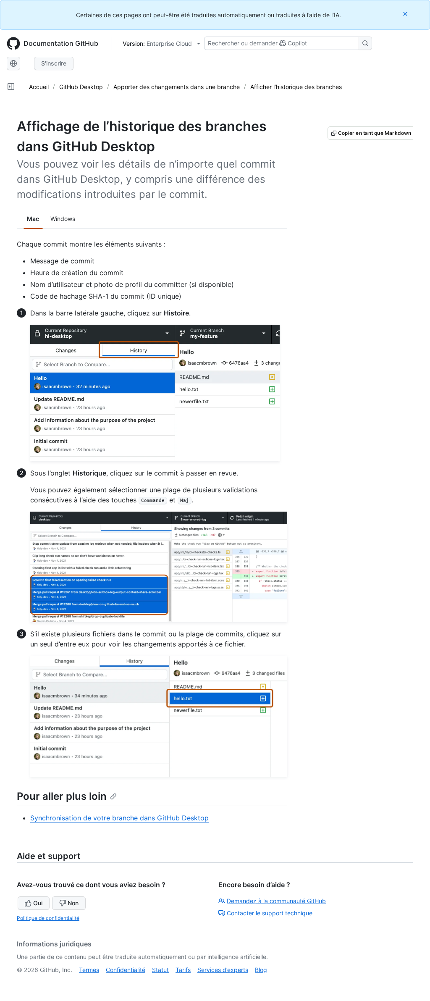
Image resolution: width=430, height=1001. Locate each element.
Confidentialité (125, 969)
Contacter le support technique (269, 913)
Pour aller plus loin (62, 796)
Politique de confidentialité (48, 918)
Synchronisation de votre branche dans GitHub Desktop (119, 818)
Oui (37, 902)
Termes (89, 969)
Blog (261, 969)
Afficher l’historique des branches (296, 86)
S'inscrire (53, 63)
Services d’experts (222, 969)
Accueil (39, 86)
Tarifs (183, 969)
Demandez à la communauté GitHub (276, 900)
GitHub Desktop (81, 86)
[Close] (406, 13)
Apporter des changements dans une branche (176, 86)
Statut (160, 969)
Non (73, 902)
